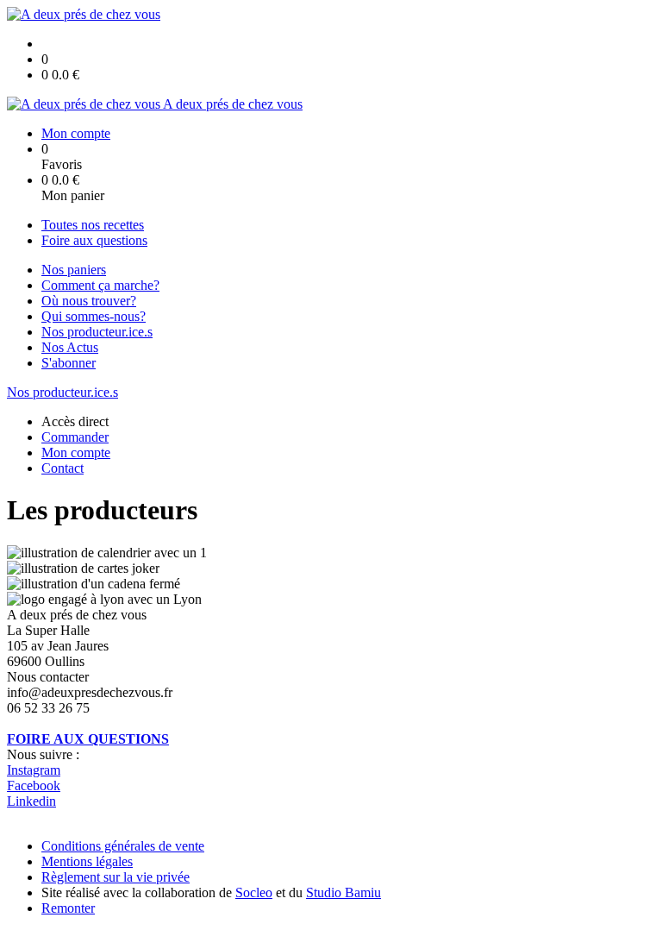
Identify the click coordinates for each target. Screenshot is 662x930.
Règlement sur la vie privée (115, 877)
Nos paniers (73, 269)
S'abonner (68, 362)
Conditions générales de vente (122, 846)
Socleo (253, 892)
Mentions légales (87, 861)
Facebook (33, 785)
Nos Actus (69, 347)
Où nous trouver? (88, 300)
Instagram (33, 770)
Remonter (68, 908)
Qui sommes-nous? (93, 316)
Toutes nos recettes (92, 224)
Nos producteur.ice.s (97, 331)
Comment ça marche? (100, 285)
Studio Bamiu (343, 892)
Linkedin (31, 801)
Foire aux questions (94, 240)
